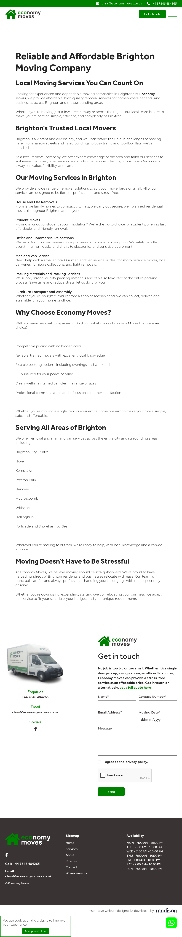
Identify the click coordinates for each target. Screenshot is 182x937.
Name (103, 696)
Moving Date (149, 712)
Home (70, 843)
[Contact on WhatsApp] (171, 922)
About (70, 855)
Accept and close (36, 931)
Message (105, 728)
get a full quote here (135, 687)
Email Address (110, 712)
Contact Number (152, 696)
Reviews (71, 861)
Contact (71, 867)
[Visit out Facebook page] (35, 729)
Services (72, 849)
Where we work (76, 873)
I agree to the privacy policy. (125, 762)
